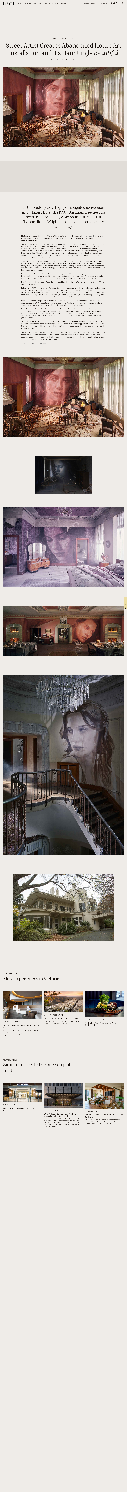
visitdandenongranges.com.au (33, 343)
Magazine (103, 3)
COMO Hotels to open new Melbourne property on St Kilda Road (61, 1115)
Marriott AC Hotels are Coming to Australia (18, 1109)
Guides (57, 3)
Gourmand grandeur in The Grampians (61, 1018)
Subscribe (95, 3)
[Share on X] (125, 604)
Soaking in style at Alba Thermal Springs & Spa (21, 1026)
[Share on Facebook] (125, 598)
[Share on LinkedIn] (125, 601)
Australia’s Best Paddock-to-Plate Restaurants (101, 1024)
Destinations (27, 3)
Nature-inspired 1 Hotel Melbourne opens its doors (104, 1116)
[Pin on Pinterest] (125, 607)
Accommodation (38, 3)
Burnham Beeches (88, 236)
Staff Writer (57, 59)
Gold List (86, 3)
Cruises (63, 3)
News (19, 3)
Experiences (49, 3)
